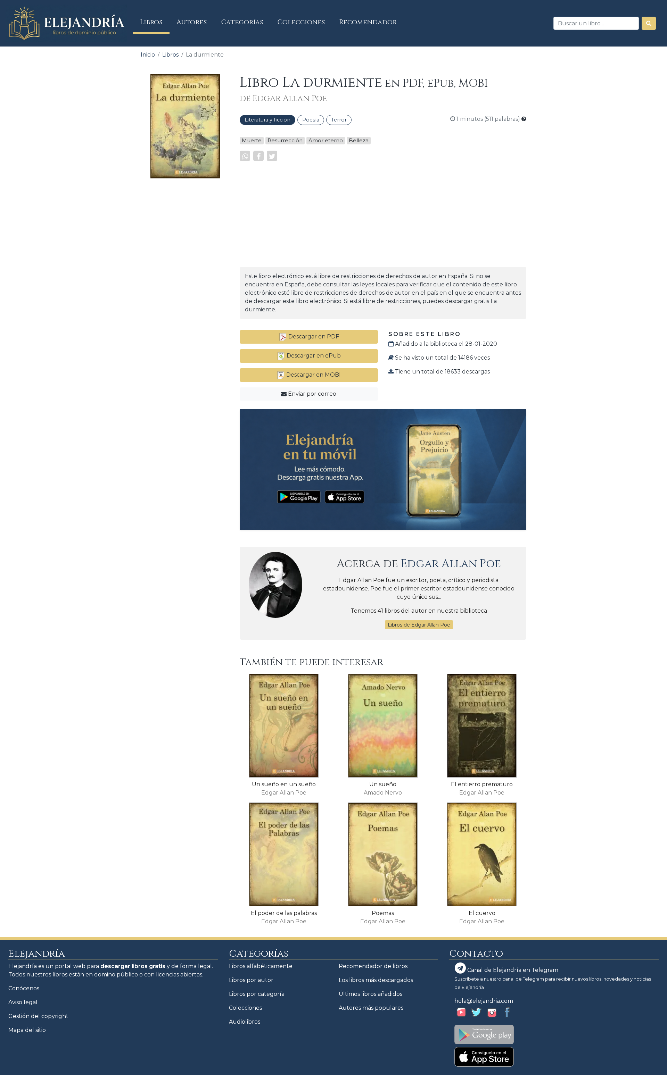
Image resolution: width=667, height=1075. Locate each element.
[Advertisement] (185, 288)
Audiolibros (244, 1021)
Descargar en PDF (313, 336)
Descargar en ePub (313, 355)
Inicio (148, 54)
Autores (191, 22)
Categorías (242, 22)
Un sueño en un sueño (284, 784)
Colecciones (301, 22)
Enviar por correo (311, 393)
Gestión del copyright (38, 1016)
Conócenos (23, 988)
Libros (155, 22)
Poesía (310, 120)
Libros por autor (251, 980)
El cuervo (482, 913)
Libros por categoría (257, 994)
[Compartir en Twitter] (272, 156)
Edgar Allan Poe (451, 563)
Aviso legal (23, 1002)
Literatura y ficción (267, 120)
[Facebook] (258, 156)
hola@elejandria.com (483, 1001)
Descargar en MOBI (313, 374)
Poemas (383, 913)
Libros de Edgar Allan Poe (419, 625)
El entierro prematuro (482, 784)
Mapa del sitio (27, 1030)
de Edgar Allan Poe (283, 98)
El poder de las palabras (284, 913)
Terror (339, 120)
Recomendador (368, 22)
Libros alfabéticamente (261, 966)
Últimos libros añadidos (370, 994)
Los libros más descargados (376, 980)
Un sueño (382, 784)
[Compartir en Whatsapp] (245, 156)
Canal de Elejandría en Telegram (512, 970)
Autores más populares (371, 1008)
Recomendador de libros (373, 966)
